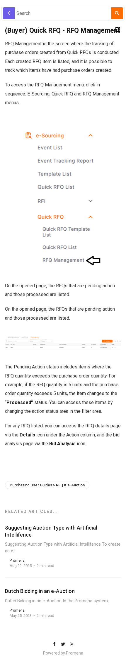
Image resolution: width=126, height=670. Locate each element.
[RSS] (71, 644)
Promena (74, 653)
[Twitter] (64, 644)
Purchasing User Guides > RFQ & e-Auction (47, 485)
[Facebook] (55, 644)
